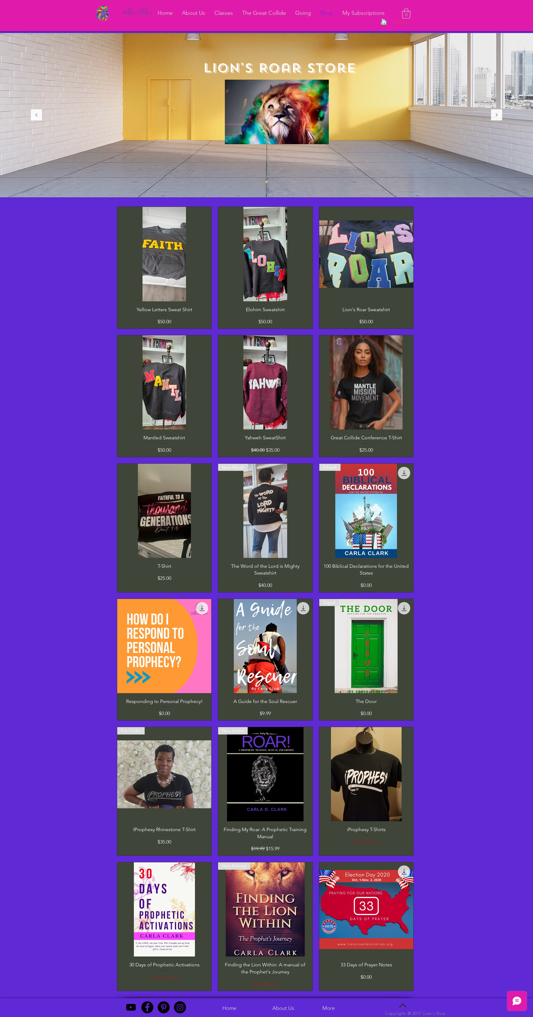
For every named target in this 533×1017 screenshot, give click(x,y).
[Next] (496, 115)
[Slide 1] (266, 182)
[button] (406, 13)
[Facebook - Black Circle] (147, 1007)
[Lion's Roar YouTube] (131, 1007)
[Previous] (36, 115)
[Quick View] (164, 254)
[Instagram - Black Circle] (180, 1007)
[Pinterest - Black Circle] (164, 1007)
